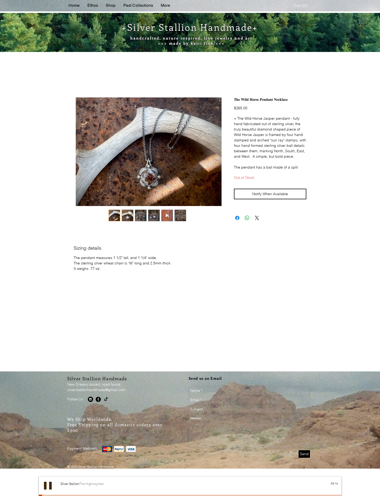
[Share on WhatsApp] (247, 224)
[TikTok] (106, 405)
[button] (300, 5)
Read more (243, 173)
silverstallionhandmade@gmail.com (96, 396)
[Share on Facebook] (237, 224)
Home (79, 79)
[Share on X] (257, 224)
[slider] (335, 494)
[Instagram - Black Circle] (90, 405)
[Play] (48, 492)
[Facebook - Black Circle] (98, 405)
